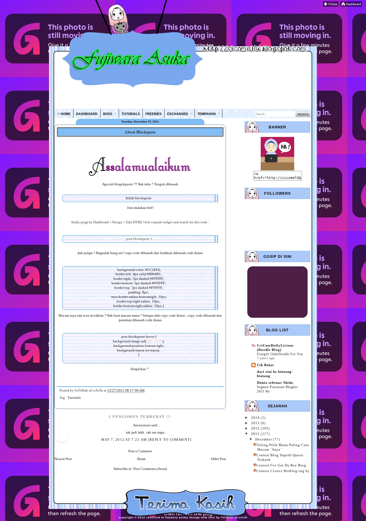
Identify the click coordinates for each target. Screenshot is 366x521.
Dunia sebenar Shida (275, 383)
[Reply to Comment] (169, 440)
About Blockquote (140, 132)
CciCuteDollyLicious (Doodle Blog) (275, 347)
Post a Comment (140, 451)
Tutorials (74, 398)
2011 (256, 434)
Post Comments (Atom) (150, 469)
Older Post (218, 459)
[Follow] (330, 5)
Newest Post (63, 459)
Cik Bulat (265, 365)
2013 (256, 423)
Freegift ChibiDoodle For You (280, 354)
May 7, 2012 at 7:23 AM (124, 440)
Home (141, 459)
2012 (256, 428)
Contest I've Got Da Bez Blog (281, 465)
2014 (256, 418)
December (264, 439)
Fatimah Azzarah (234, 517)
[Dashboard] (351, 5)
